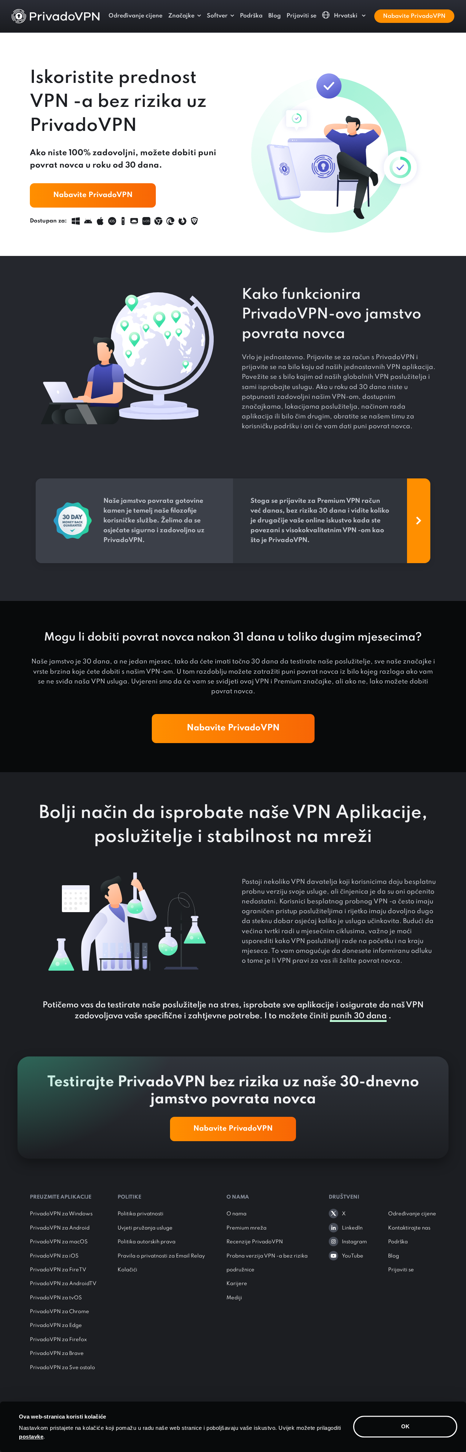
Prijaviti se (301, 16)
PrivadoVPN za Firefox (58, 1339)
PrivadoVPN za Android (60, 1228)
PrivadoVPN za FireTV (58, 1269)
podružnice (240, 1269)
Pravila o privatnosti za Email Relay (161, 1256)
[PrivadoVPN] (56, 16)
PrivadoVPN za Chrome (59, 1311)
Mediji (234, 1297)
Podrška (251, 16)
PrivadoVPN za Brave (57, 1353)
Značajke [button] (181, 16)
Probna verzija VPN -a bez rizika (267, 1256)
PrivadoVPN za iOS (54, 1256)
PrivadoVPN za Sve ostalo (62, 1367)
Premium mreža (246, 1228)
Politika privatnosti (140, 1213)
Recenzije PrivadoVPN (254, 1241)
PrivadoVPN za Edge (56, 1325)
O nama (236, 1213)
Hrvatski (345, 16)
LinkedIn (352, 1228)
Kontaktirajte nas (409, 1228)
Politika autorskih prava (146, 1241)
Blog (274, 16)
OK (405, 1427)
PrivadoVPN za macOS (59, 1241)
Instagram (354, 1241)
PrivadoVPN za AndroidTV (63, 1283)
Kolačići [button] (127, 1269)
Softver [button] (217, 16)
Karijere (236, 1283)
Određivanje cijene (135, 16)
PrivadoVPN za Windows (61, 1213)
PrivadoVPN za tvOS (56, 1297)
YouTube (352, 1256)
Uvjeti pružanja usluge (145, 1228)
